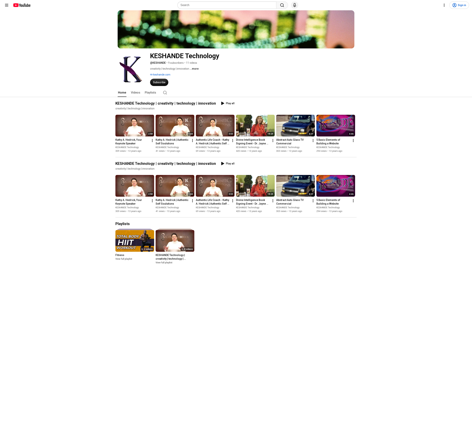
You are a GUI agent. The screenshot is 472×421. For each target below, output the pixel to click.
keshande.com (161, 74)
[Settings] (444, 5)
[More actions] (152, 140)
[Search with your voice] (294, 5)
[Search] (282, 5)
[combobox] (228, 5)
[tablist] (236, 92)
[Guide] (6, 5)
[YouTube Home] (21, 5)
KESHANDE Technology (127, 147)
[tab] (122, 92)
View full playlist (123, 259)
